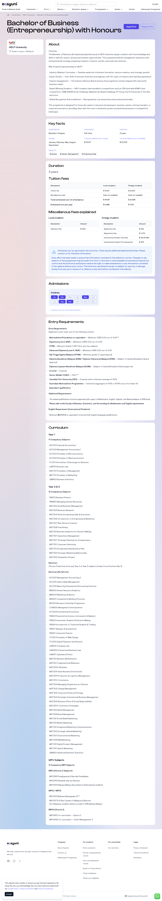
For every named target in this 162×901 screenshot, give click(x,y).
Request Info (147, 26)
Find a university (89, 848)
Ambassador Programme (150, 9)
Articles (132, 9)
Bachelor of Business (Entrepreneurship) (52, 15)
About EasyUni (63, 848)
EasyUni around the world (137, 896)
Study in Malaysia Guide (11, 9)
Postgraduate (100, 9)
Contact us (62, 853)
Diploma (60, 9)
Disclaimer (137, 858)
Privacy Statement (27, 889)
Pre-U (46, 9)
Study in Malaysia (89, 873)
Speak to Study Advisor (92, 868)
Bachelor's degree (79, 9)
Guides (117, 9)
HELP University (29, 15)
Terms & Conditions (46, 889)
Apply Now (131, 26)
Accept (9, 894)
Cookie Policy (13, 889)
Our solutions (113, 848)
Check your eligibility (91, 878)
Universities (31, 9)
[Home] (8, 15)
